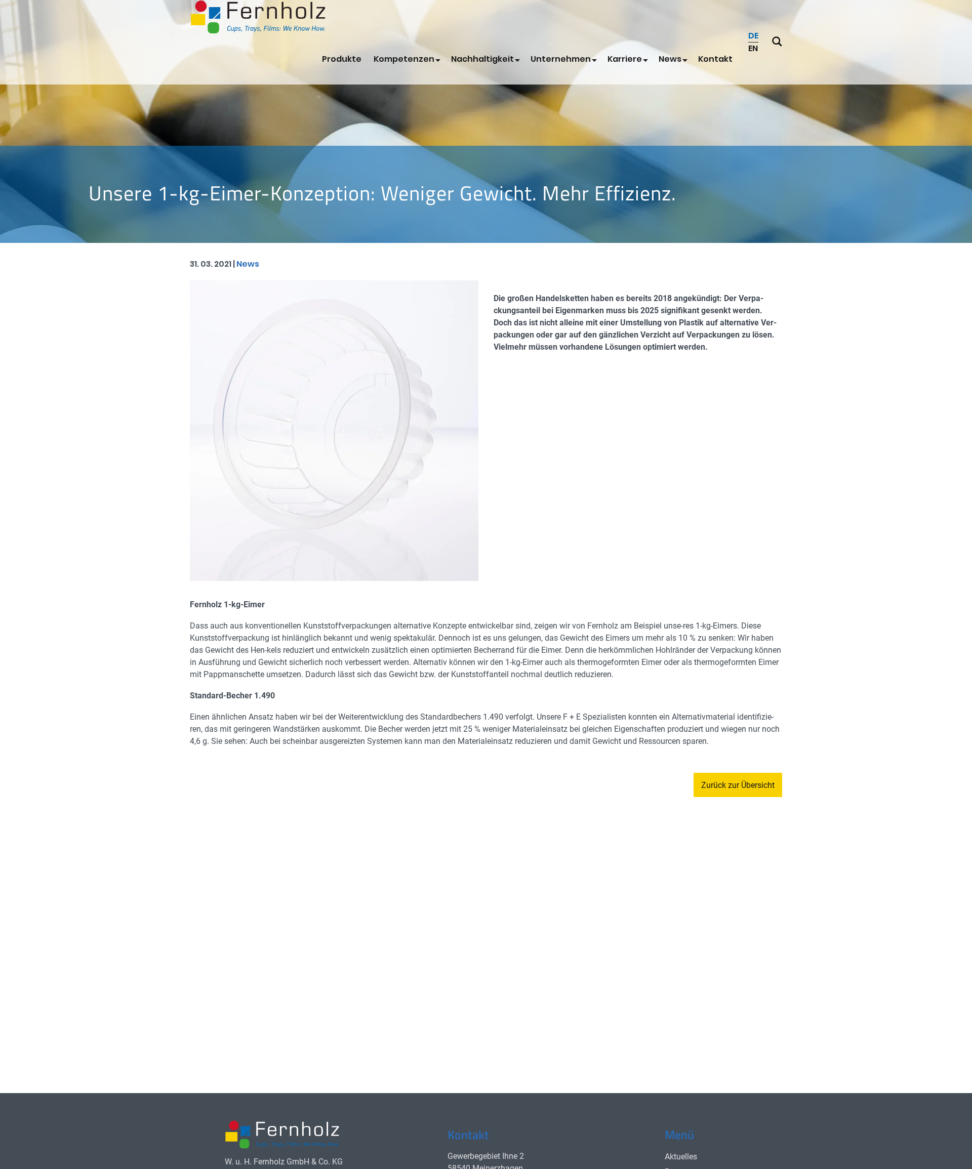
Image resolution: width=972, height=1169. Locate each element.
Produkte (341, 59)
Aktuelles (681, 1156)
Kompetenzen (404, 59)
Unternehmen (561, 59)
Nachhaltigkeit (482, 59)
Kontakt (715, 59)
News (670, 59)
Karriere (625, 59)
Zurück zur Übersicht (738, 785)
